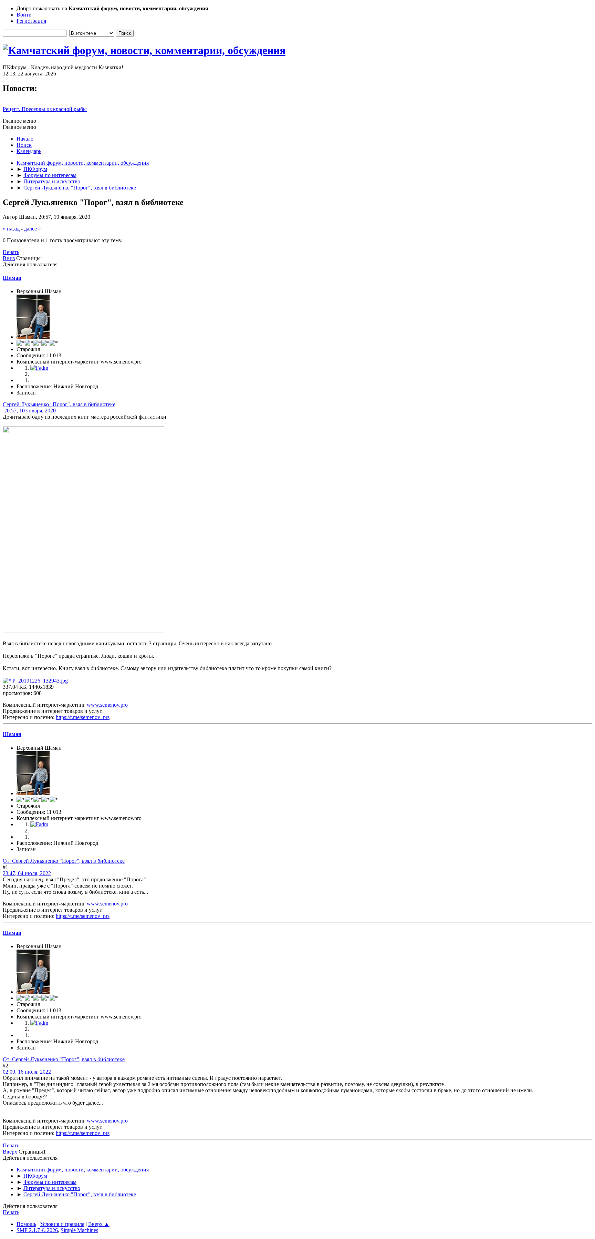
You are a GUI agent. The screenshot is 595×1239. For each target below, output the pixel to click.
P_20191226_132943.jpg (39, 681)
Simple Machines (79, 1230)
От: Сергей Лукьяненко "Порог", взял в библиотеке (64, 861)
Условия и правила (62, 1224)
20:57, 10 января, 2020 (30, 410)
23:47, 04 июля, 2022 (27, 873)
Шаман (12, 278)
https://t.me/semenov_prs (82, 717)
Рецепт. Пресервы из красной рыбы (45, 109)
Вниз (9, 258)
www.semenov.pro (107, 705)
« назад (11, 229)
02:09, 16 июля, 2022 (27, 1072)
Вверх (10, 1152)
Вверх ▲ (98, 1224)
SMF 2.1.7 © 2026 (37, 1230)
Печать (11, 252)
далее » (32, 229)
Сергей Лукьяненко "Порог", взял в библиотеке (59, 404)
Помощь (26, 1224)
